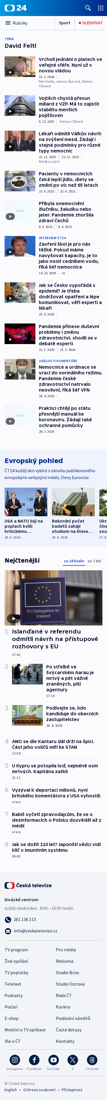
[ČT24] (16, 8)
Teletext (13, 984)
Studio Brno (67, 972)
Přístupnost (72, 1089)
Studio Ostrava (70, 984)
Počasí (11, 1007)
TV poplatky (16, 972)
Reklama (64, 961)
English (11, 1089)
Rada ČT (64, 995)
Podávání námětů (73, 1018)
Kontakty (65, 1041)
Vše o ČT (13, 1041)
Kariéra (63, 1007)
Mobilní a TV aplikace (25, 1030)
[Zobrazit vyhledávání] (88, 8)
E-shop (12, 1018)
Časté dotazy (68, 1030)
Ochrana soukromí (39, 1089)
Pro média (66, 949)
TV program (16, 949)
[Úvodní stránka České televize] (29, 884)
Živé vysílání (16, 961)
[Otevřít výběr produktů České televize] (100, 8)
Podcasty (14, 995)
